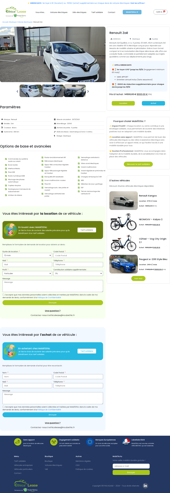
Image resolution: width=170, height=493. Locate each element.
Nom (4, 372)
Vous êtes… (40, 12)
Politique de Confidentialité (49, 297)
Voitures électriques (58, 12)
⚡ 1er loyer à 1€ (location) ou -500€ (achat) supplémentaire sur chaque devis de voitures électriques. (86, 3)
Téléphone (58, 260)
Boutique (12, 22)
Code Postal (58, 251)
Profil (4, 269)
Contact (111, 12)
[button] (17, 91)
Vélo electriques (79, 12)
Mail (4, 260)
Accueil (5, 22)
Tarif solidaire (97, 12)
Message (6, 278)
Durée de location (10, 251)
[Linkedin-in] (145, 486)
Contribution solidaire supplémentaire (69, 269)
